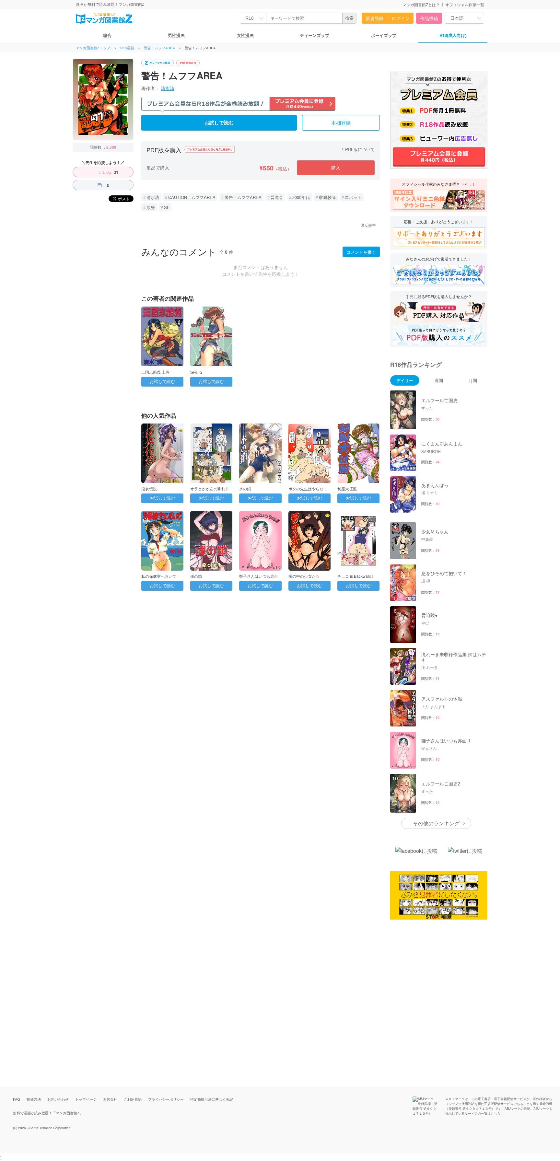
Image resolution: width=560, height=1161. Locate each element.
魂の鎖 (196, 576)
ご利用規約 (133, 1099)
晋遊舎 (277, 197)
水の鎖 (245, 488)
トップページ (86, 1099)
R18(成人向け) (452, 35)
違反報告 (368, 225)
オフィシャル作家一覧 (464, 4)
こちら (495, 1113)
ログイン (400, 18)
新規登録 (375, 18)
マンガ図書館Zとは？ (421, 4)
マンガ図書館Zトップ (93, 48)
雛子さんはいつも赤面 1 (260, 576)
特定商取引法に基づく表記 (211, 1099)
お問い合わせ (58, 1099)
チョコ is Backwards (355, 576)
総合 (107, 35)
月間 (473, 380)
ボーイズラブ (383, 35)
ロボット (353, 197)
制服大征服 (347, 488)
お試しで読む (219, 122)
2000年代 (301, 197)
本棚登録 (341, 123)
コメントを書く (361, 252)
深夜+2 (196, 372)
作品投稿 (429, 18)
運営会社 (110, 1099)
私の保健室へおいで (158, 576)
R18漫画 (127, 48)
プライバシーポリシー (166, 1099)
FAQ (16, 1099)
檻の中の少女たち (304, 576)
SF (166, 207)
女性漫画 (245, 35)
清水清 (167, 88)
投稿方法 (34, 1099)
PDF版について (357, 149)
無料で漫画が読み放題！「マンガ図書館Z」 (48, 1112)
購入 (335, 167)
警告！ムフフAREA (159, 48)
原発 (150, 207)
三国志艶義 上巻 (155, 372)
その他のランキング (436, 823)
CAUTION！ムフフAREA (192, 197)
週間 (439, 380)
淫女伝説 (149, 488)
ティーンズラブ (314, 35)
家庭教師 (327, 197)
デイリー (404, 380)
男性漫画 (176, 35)
